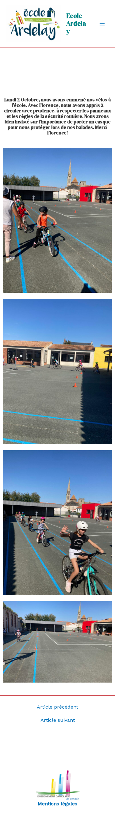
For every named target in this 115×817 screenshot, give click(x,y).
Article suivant (57, 720)
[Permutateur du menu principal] (102, 23)
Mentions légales (57, 804)
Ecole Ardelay (76, 23)
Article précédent (57, 707)
